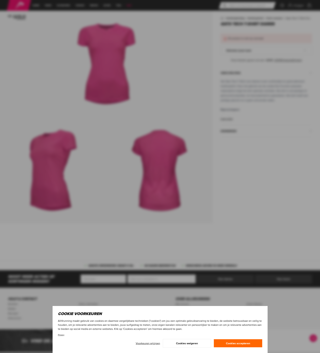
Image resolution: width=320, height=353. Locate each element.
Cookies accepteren (238, 343)
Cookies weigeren (187, 343)
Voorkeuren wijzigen (148, 343)
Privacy (61, 335)
